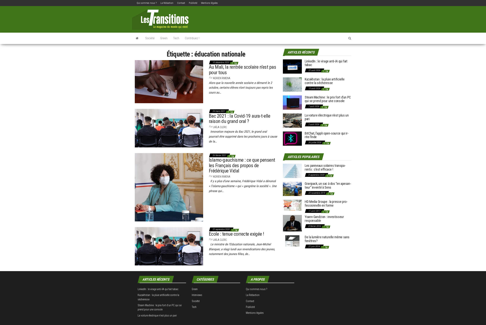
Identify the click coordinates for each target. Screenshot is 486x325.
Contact (181, 3)
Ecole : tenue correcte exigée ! (236, 234)
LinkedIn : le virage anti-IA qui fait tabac (326, 63)
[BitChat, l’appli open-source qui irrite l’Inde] (292, 138)
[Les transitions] (137, 38)
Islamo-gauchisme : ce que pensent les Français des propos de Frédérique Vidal (242, 165)
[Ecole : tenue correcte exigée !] (169, 246)
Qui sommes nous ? (147, 3)
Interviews (197, 295)
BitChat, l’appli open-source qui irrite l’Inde (327, 135)
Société (150, 38)
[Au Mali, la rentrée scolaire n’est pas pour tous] (169, 81)
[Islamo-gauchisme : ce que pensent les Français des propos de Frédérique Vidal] (169, 187)
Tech (176, 38)
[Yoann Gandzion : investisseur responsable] (292, 223)
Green (163, 38)
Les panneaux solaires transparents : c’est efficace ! (325, 167)
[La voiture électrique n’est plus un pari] (292, 120)
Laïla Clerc (220, 127)
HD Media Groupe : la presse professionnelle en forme (326, 203)
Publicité (193, 3)
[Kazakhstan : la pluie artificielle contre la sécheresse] (292, 84)
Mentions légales (209, 3)
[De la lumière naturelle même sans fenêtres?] (292, 240)
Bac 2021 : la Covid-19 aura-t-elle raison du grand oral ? (239, 118)
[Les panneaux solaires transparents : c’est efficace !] (292, 170)
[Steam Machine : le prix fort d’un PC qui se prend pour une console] (292, 102)
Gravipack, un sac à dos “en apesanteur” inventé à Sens (328, 185)
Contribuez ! (192, 38)
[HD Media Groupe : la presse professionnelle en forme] (292, 205)
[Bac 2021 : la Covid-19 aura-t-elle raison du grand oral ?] (169, 127)
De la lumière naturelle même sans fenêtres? (327, 239)
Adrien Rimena (221, 78)
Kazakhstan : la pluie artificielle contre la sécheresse (325, 81)
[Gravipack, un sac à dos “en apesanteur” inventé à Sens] (292, 188)
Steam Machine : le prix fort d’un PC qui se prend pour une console (328, 99)
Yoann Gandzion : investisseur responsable (324, 219)
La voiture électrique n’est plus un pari (327, 117)
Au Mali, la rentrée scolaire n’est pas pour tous (242, 69)
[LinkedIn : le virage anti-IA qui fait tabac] (292, 66)
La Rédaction (166, 3)
